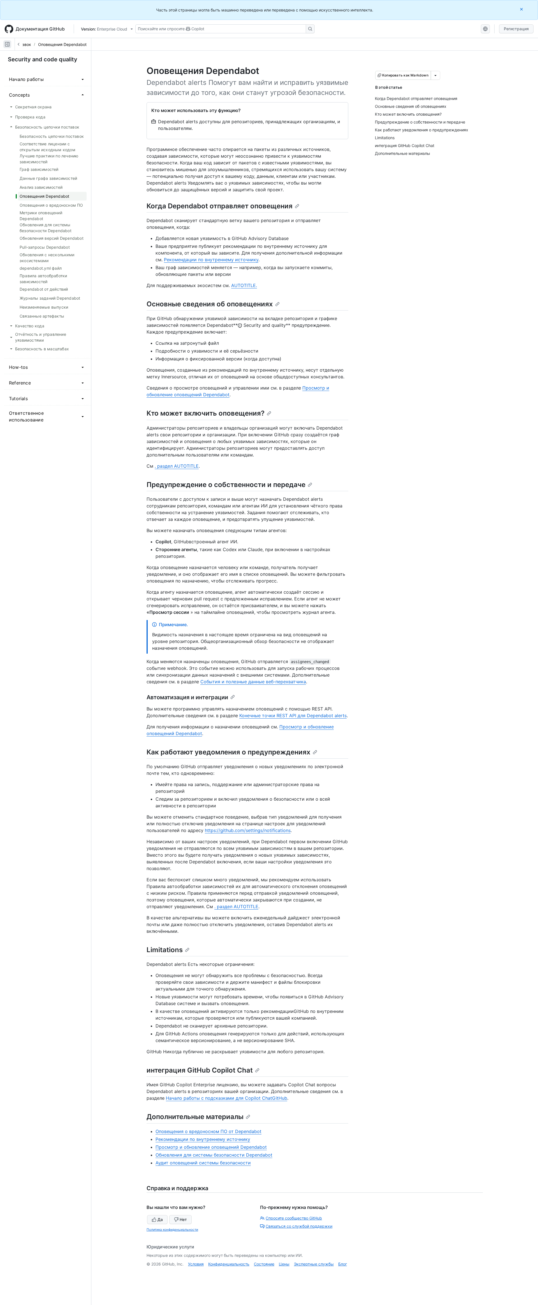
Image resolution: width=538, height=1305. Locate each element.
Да (160, 1219)
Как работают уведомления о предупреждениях (228, 752)
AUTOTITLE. (244, 285)
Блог (342, 1264)
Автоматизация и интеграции (187, 697)
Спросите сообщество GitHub (294, 1218)
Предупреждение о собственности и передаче (226, 485)
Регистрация (516, 28)
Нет (183, 1219)
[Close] (522, 9)
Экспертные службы (314, 1264)
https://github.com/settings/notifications (248, 830)
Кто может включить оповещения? (206, 413)
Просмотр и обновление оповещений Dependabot (211, 1147)
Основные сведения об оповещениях (210, 304)
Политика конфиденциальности (172, 1229)
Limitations (165, 950)
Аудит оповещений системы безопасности (203, 1163)
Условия (196, 1264)
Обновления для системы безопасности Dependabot (214, 1155)
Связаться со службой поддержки (299, 1226)
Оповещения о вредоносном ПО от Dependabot (208, 1131)
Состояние (264, 1264)
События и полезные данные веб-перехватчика (253, 681)
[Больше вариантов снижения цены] (435, 75)
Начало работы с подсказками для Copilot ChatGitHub (226, 1098)
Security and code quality (42, 59)
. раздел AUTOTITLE (177, 466)
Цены (284, 1264)
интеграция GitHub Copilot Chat (200, 1070)
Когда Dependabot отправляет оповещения (220, 206)
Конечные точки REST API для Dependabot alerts (293, 715)
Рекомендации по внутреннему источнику (211, 259)
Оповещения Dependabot (62, 44)
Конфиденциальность (228, 1264)
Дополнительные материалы (195, 1117)
